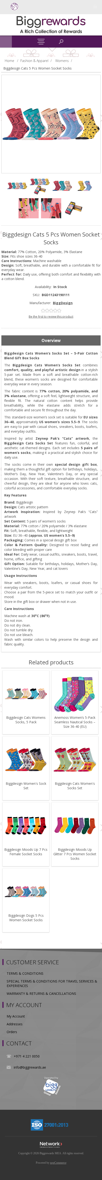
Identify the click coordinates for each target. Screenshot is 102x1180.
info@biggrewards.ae (30, 1067)
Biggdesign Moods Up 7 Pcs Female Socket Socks (25, 851)
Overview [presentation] (51, 340)
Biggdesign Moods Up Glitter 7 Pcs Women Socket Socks (74, 854)
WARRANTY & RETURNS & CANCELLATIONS (41, 993)
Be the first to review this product (51, 317)
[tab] (50, 340)
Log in (95, 6)
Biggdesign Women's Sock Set (26, 785)
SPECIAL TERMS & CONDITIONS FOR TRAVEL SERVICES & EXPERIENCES (52, 983)
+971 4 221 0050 (27, 1056)
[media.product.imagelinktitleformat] (25, 693)
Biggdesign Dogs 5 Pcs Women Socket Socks (26, 917)
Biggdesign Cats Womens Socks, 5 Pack (26, 719)
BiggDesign (63, 303)
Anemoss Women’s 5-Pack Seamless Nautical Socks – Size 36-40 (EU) (74, 722)
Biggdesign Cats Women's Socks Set (75, 785)
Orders (12, 1032)
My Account (16, 1016)
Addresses (15, 1024)
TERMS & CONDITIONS (25, 973)
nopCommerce (58, 1162)
